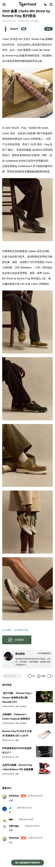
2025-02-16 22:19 (35, 796)
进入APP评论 (10, 676)
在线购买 (19, 640)
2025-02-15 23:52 (32, 826)
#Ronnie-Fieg (21, 630)
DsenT (14, 28)
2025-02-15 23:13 (35, 838)
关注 (48, 29)
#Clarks (7, 630)
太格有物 (27, 4)
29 (33, 676)
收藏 (43, 676)
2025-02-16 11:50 (26, 819)
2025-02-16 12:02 (24, 808)
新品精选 (35, 21)
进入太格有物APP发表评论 (27, 862)
